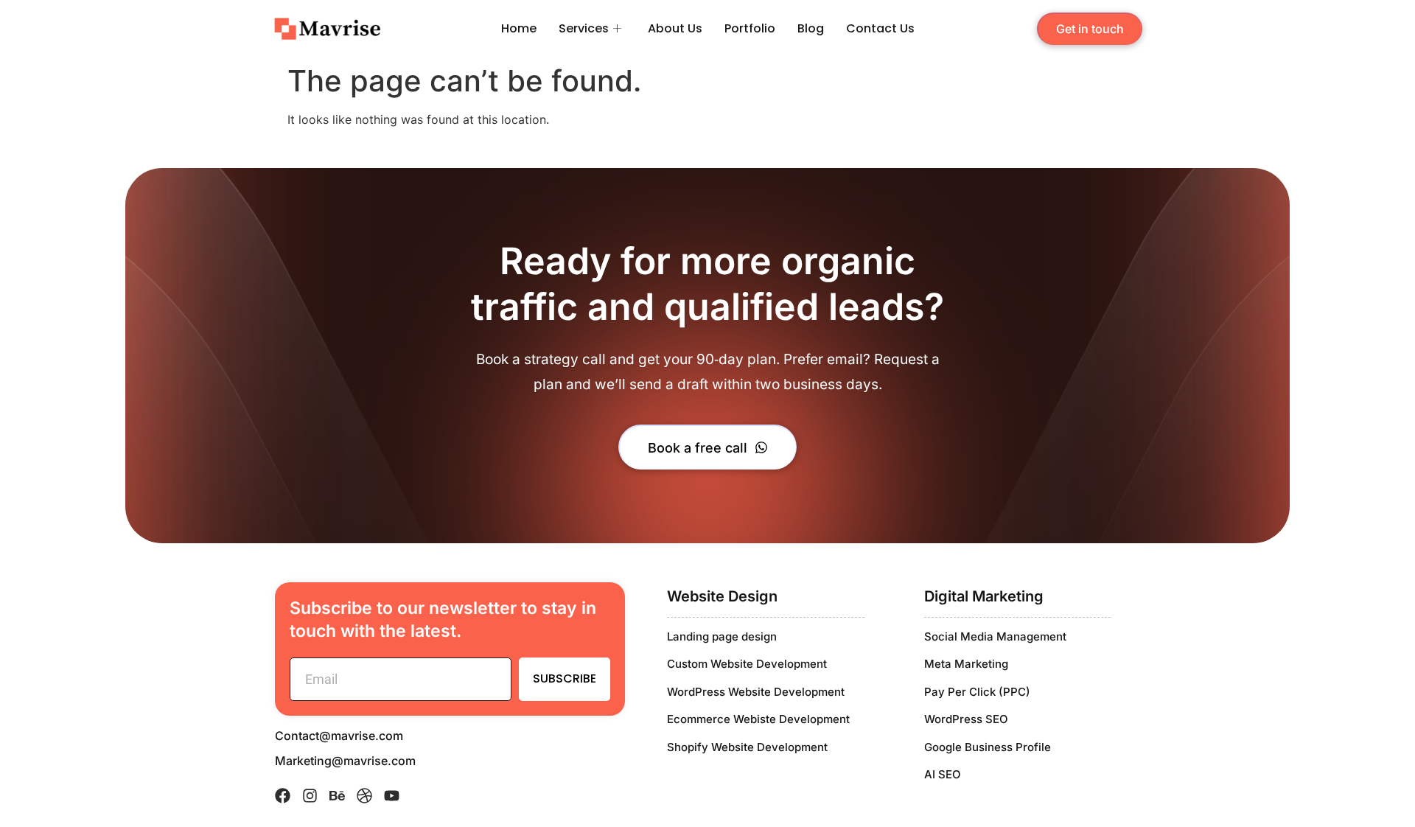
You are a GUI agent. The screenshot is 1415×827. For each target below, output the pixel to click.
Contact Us (880, 28)
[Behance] (337, 795)
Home (519, 28)
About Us (675, 28)
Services (584, 28)
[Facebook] (282, 795)
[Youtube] (391, 795)
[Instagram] (310, 795)
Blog (810, 28)
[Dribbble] (364, 795)
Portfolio (749, 28)
